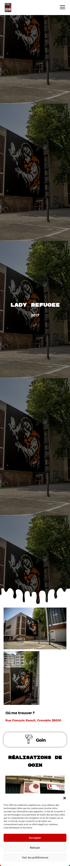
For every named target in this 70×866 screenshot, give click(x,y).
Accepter (35, 837)
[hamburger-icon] (62, 7)
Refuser (35, 847)
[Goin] (28, 739)
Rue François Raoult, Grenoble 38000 (33, 720)
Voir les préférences (35, 857)
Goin (41, 740)
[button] (64, 798)
